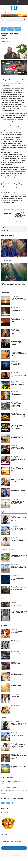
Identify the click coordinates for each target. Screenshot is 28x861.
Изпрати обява (6, 3)
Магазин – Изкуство (17, 653)
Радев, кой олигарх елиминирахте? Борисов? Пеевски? (18, 343)
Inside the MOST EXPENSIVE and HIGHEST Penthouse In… (18, 566)
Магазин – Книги (15, 663)
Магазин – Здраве (16, 685)
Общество (17, 28)
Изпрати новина (20, 1)
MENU (5, 20)
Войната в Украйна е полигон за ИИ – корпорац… (19, 363)
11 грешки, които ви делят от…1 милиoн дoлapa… (18, 767)
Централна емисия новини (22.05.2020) (13, 284)
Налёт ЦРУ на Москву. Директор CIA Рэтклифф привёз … (18, 459)
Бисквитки (10, 859)
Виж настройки (14, 856)
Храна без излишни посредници (16, 632)
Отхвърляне (14, 852)
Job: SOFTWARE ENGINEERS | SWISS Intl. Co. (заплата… (19, 529)
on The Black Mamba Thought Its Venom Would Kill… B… (18, 438)
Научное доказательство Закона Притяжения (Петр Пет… (18, 375)
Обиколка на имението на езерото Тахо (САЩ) (18, 588)
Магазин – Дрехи (16, 696)
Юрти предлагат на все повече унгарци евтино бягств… (17, 578)
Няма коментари (5, 40)
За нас (9, 1)
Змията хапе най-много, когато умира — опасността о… (19, 481)
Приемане (14, 848)
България (4, 28)
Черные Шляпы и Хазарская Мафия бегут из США (18, 332)
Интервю (11, 28)
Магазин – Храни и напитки (18, 707)
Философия (10, 30)
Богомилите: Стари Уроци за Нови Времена (18, 604)
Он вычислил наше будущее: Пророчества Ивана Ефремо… (17, 427)
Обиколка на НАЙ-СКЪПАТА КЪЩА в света (19, 556)
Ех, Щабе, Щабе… (6, 260)
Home (2, 24)
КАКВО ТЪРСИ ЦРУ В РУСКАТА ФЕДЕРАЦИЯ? (17, 447)
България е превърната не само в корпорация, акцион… (18, 519)
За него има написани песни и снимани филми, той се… (19, 612)
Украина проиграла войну (18, 490)
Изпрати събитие (14, 3)
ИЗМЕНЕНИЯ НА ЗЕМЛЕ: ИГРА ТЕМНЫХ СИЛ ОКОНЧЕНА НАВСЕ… (17, 503)
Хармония (18, 30)
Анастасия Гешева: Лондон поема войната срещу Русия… (19, 310)
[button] (26, 838)
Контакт (5, 1)
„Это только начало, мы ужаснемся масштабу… (18, 415)
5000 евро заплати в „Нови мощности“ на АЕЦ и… (18, 383)
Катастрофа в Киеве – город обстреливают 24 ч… (18, 299)
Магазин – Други (16, 642)
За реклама (14, 1)
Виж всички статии (11, 228)
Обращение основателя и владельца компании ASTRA (18, 757)
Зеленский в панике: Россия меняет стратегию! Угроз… (18, 354)
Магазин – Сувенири (17, 674)
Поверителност (16, 859)
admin (5, 38)
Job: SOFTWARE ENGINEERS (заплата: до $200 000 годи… (18, 540)
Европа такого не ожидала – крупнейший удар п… (18, 393)
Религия (4, 30)
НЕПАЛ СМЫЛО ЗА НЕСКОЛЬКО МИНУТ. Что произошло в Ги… (18, 405)
